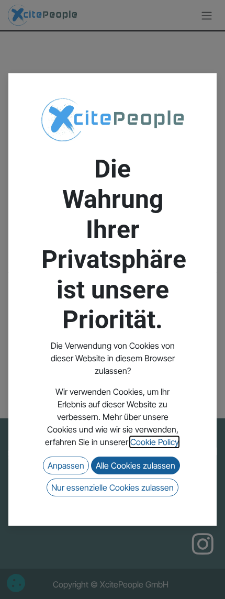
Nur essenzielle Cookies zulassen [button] (112, 487)
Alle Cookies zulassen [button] (135, 465)
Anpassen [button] (66, 465)
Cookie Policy (154, 442)
